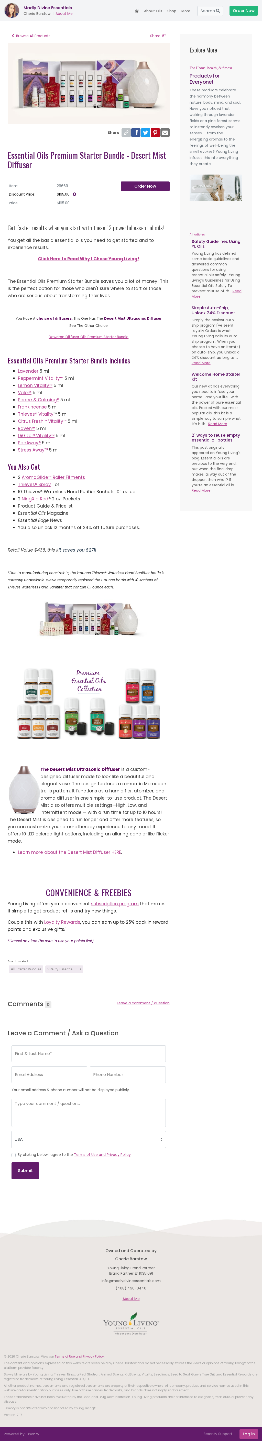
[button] (194, 188)
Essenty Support (218, 1433)
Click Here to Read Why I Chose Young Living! (88, 259)
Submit (25, 1171)
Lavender (28, 371)
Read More (201, 362)
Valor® (24, 393)
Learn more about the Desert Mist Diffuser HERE (69, 852)
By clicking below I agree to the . (75, 1154)
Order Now (145, 186)
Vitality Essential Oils (64, 969)
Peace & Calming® (38, 400)
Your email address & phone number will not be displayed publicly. (71, 1089)
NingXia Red (35, 499)
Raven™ (26, 428)
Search (208, 11)
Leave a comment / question (143, 1003)
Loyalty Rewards (62, 922)
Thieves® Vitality (35, 414)
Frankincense (32, 407)
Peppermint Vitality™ (40, 378)
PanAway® (29, 443)
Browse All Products (33, 35)
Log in (249, 1434)
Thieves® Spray (34, 484)
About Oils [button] (153, 11)
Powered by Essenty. (22, 1434)
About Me (64, 13)
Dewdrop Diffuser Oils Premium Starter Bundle (88, 337)
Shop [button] (171, 11)
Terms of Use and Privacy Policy (102, 1154)
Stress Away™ (33, 450)
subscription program (115, 904)
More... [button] (187, 11)
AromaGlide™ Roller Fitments (53, 477)
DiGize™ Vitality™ (36, 436)
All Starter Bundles (26, 969)
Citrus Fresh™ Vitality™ (42, 421)
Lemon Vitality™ (35, 385)
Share (155, 35)
